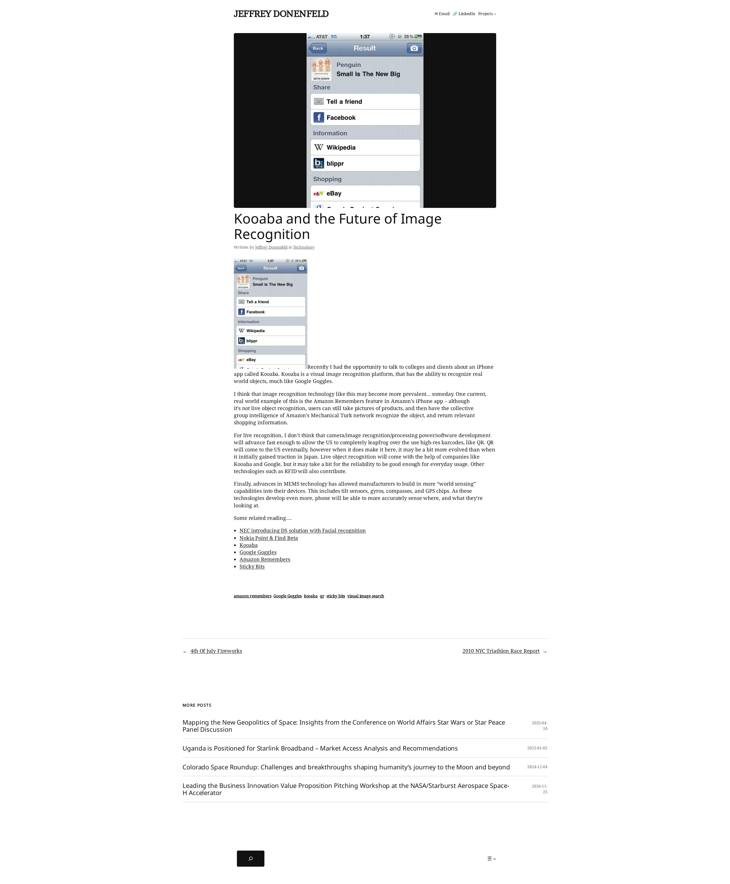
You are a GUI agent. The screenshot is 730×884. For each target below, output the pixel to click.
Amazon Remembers (265, 559)
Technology (304, 247)
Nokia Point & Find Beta (269, 537)
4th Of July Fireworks (216, 650)
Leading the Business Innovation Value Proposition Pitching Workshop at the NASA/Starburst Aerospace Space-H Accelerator (345, 789)
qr (322, 596)
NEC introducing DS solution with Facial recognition (303, 530)
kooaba (311, 596)
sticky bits (336, 596)
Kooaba (248, 545)
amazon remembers (252, 596)
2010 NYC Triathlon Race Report (501, 650)
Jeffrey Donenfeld (281, 13)
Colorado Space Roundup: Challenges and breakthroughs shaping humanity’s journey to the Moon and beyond (346, 767)
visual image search (365, 596)
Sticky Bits (252, 566)
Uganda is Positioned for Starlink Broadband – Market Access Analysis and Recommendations (320, 748)
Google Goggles (258, 552)
